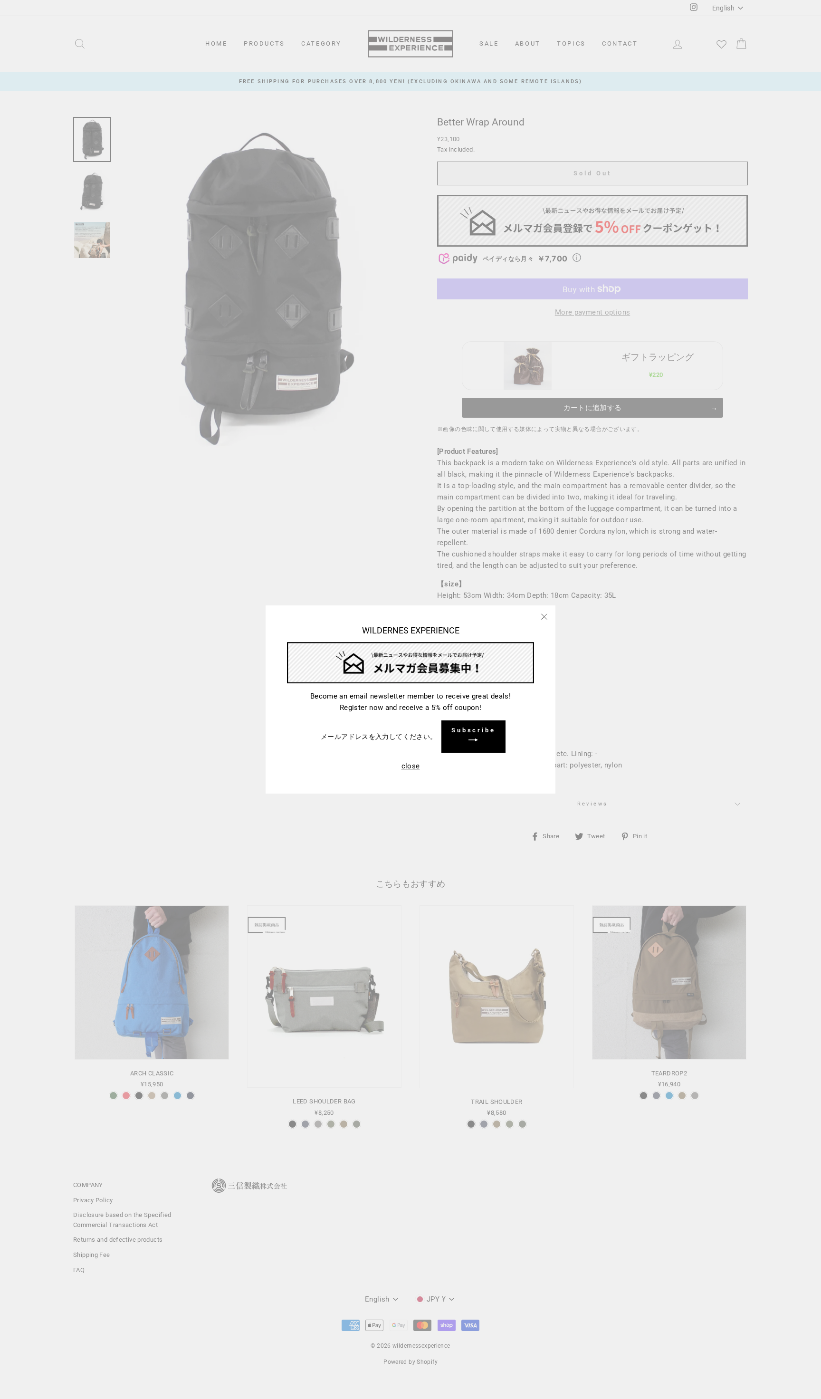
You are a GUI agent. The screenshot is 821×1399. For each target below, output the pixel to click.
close (410, 766)
